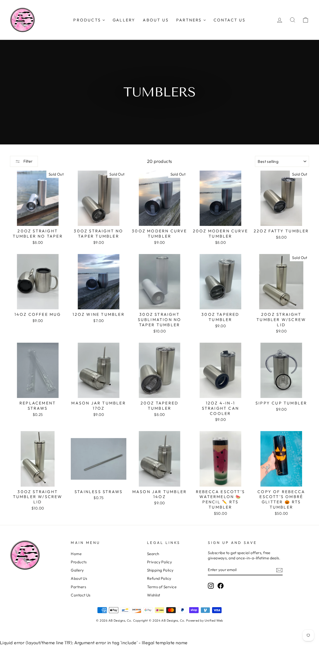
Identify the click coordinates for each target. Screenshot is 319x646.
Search (153, 553)
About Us (79, 578)
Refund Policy (159, 578)
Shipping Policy (160, 570)
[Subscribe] (279, 570)
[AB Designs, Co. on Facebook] (221, 586)
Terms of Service (161, 586)
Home (76, 553)
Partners (78, 586)
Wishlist (153, 595)
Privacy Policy (159, 562)
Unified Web (214, 620)
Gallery (77, 570)
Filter (28, 161)
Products (78, 562)
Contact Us (80, 595)
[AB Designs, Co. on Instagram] (211, 586)
